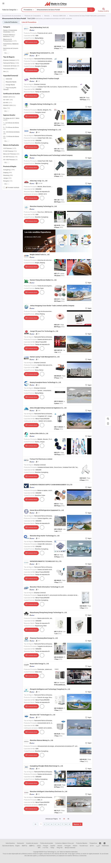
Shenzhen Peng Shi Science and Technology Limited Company (51, 155)
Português (67, 845)
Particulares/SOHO (10, 68)
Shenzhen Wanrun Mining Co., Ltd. (41, 740)
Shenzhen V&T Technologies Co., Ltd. (43, 715)
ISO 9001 (7, 102)
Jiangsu (7, 178)
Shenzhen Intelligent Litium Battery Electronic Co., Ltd (48, 791)
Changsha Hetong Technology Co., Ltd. (43, 104)
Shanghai (7, 181)
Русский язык (84, 845)
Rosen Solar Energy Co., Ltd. (39, 664)
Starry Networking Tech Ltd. (39, 27)
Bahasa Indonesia (70, 847)
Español (52, 845)
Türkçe (52, 847)
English (17, 845)
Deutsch (59, 845)
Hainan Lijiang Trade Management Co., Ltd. (45, 357)
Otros (6, 108)
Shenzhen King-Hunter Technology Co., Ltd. (45, 536)
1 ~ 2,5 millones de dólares (11, 123)
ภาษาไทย (45, 847)
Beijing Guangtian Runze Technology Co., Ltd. (45, 382)
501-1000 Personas (10, 159)
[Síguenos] (100, 843)
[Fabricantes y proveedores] (55, 4)
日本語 (39, 845)
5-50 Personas (9, 148)
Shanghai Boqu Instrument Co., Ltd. (42, 53)
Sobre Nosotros (10, 843)
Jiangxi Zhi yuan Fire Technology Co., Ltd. (44, 331)
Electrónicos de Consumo (10, 49)
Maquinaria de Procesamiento (10, 40)
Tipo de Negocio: (29, 58)
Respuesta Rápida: (29, 92)
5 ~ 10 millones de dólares (11, 128)
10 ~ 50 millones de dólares (11, 132)
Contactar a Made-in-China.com (64, 843)
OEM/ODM (9, 79)
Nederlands (105, 845)
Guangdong (9, 170)
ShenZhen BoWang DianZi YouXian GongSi (44, 78)
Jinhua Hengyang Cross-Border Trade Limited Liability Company (52, 306)
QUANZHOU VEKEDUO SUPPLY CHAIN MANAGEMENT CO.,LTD (51, 485)
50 (68, 819)
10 (60, 819)
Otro (5, 71)
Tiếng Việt (59, 847)
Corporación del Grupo (11, 66)
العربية (98, 845)
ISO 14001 (8, 100)
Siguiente (76, 824)
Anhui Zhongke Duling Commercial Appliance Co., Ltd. (48, 408)
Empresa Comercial (11, 60)
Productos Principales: (30, 33)
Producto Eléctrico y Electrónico (9, 35)
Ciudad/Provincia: (29, 38)
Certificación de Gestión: (31, 194)
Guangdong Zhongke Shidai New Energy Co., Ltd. (46, 766)
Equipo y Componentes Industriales (10, 31)
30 (64, 819)
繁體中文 (32, 845)
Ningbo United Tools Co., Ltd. (40, 254)
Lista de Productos (10, 22)
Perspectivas (93, 843)
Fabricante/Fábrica (11, 63)
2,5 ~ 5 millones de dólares (11, 137)
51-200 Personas (10, 151)
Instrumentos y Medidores (10, 44)
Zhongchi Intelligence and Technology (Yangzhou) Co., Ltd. (50, 689)
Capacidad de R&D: (29, 35)
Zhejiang (7, 172)
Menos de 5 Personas (11, 154)
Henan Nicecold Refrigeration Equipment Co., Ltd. (47, 510)
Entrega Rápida (10, 85)
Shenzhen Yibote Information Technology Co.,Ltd (47, 587)
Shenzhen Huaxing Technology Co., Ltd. (43, 206)
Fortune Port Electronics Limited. (41, 459)
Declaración (20, 843)
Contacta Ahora (32, 42)
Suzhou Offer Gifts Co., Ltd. (39, 433)
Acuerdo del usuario (32, 843)
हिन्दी (39, 847)
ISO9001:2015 (9, 97)
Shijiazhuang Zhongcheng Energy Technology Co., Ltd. (48, 612)
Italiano (75, 845)
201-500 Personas (10, 157)
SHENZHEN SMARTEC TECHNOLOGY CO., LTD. (46, 561)
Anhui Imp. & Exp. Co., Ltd (38, 181)
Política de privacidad (46, 843)
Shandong (8, 175)
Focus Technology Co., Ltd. (51, 852)
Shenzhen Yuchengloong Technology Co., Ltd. (45, 130)
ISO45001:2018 (9, 105)
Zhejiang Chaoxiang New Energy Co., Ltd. (44, 638)
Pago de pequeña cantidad (9, 88)
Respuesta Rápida (11, 82)
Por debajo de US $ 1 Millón (11, 119)
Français (45, 845)
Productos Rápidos (81, 843)
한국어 (92, 845)
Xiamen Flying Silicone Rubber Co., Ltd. (43, 280)
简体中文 (24, 845)
